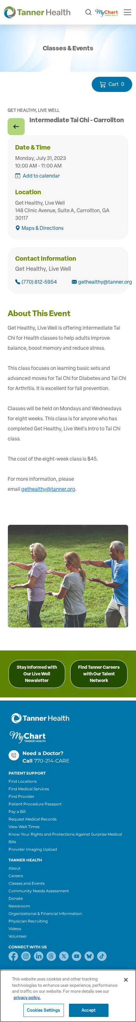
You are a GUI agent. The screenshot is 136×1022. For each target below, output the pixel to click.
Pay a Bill (17, 811)
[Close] (126, 980)
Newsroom (19, 906)
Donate (16, 898)
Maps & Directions (43, 228)
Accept (89, 1010)
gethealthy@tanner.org (99, 282)
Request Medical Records (33, 819)
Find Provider (21, 796)
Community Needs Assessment (39, 891)
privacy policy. (27, 997)
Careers (16, 875)
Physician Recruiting (28, 921)
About (15, 868)
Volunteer (18, 936)
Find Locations (23, 781)
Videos (15, 928)
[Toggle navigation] (127, 12)
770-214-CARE (52, 761)
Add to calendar (41, 176)
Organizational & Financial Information (45, 913)
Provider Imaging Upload (33, 849)
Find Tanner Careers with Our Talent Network (99, 674)
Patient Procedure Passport (35, 804)
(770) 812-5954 (39, 282)
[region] (68, 996)
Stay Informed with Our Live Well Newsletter (37, 674)
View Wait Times (24, 826)
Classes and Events (27, 883)
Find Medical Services (29, 788)
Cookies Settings (43, 1010)
